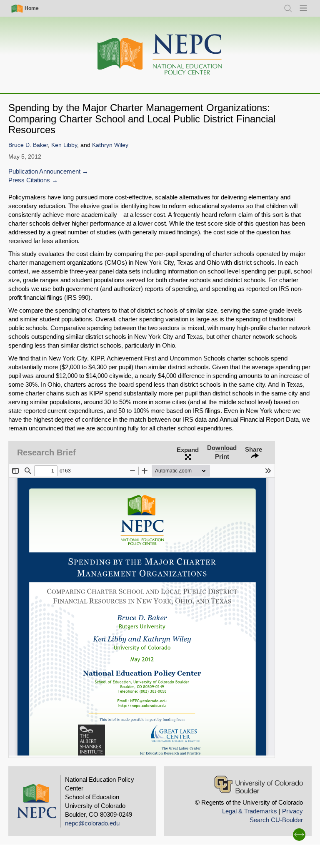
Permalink (127, 435)
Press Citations (29, 180)
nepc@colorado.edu (92, 823)
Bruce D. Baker (28, 145)
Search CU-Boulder (276, 819)
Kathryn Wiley (110, 145)
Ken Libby (64, 145)
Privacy (292, 811)
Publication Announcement (44, 171)
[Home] (160, 54)
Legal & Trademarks (249, 811)
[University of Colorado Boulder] (258, 784)
